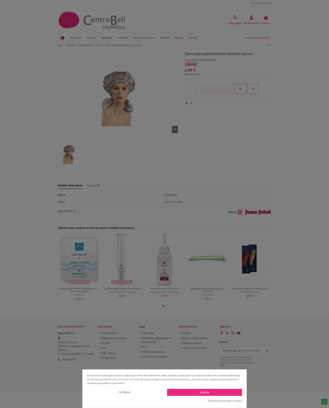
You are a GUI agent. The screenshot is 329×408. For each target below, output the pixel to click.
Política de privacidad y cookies (225, 400)
